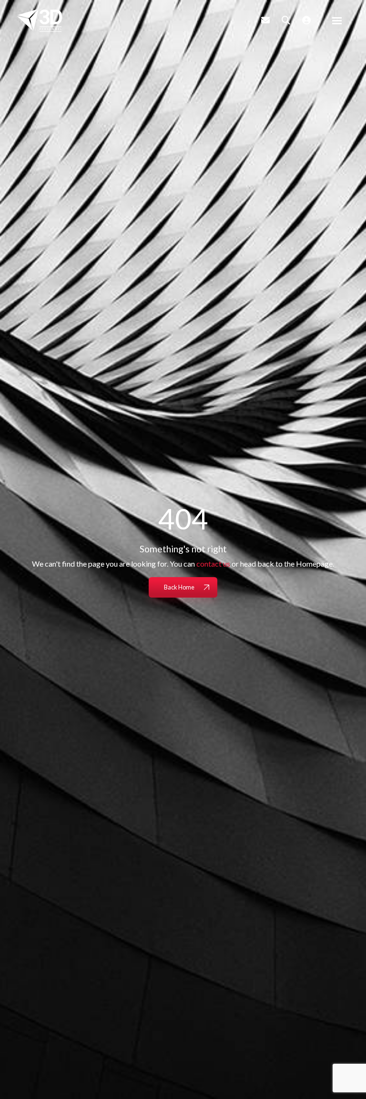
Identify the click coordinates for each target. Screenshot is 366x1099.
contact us (213, 563)
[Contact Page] (265, 20)
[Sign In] (306, 20)
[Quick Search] (286, 20)
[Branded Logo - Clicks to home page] (39, 20)
